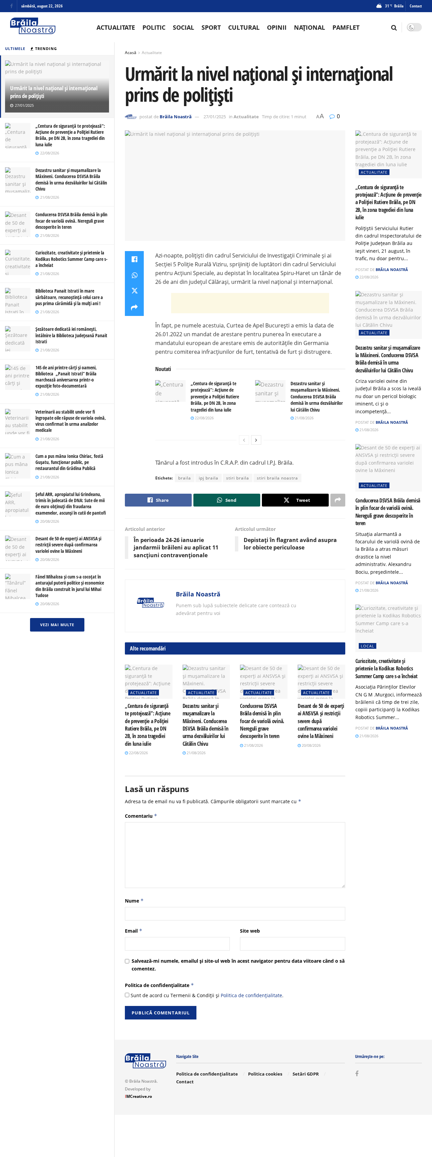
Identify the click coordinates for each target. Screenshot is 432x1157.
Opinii (277, 27)
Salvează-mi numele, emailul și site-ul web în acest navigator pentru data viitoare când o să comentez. (238, 964)
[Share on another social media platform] (134, 308)
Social (183, 27)
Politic (153, 27)
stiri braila (237, 478)
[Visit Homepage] (32, 27)
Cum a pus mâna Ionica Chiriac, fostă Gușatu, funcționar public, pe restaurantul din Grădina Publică (69, 462)
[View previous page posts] (244, 440)
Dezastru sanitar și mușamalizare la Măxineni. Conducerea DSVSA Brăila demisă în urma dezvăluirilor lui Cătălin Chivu (71, 179)
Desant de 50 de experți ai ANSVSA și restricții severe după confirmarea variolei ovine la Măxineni (68, 544)
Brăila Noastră (176, 117)
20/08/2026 (311, 745)
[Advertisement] (250, 303)
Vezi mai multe (57, 624)
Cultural (244, 27)
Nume (134, 900)
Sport (211, 27)
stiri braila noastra (277, 478)
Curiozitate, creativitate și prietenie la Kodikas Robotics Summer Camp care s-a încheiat (71, 258)
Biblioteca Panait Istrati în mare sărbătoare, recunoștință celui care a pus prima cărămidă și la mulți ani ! (69, 297)
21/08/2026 (304, 417)
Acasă (130, 52)
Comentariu (141, 816)
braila (184, 478)
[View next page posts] (256, 440)
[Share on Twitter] (134, 292)
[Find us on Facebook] (11, 6)
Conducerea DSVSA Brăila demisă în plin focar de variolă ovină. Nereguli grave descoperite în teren (71, 220)
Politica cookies (265, 1074)
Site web (250, 931)
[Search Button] (394, 27)
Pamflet (345, 27)
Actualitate (116, 27)
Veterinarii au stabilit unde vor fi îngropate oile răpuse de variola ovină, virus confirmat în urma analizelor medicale (70, 421)
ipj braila (208, 478)
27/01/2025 (215, 117)
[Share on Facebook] (134, 259)
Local (367, 645)
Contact (416, 6)
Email (133, 931)
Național (309, 27)
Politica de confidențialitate (159, 985)
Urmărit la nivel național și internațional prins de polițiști (54, 92)
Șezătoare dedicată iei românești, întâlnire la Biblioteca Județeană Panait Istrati (71, 335)
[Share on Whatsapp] (134, 275)
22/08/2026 (204, 417)
